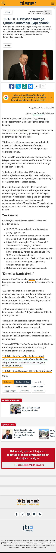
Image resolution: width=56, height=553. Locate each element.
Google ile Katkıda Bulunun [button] (31, 465)
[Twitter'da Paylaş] (18, 86)
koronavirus (38, 391)
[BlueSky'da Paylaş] (30, 86)
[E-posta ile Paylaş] (43, 86)
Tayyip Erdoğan (39, 118)
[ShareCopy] (36, 86)
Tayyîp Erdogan (10, 391)
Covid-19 (26, 130)
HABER (7, 13)
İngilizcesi (38, 113)
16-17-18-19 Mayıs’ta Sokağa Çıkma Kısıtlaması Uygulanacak (26, 21)
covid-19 (38, 382)
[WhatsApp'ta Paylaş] (24, 86)
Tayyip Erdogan (37, 386)
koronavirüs (15, 130)
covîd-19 (7, 386)
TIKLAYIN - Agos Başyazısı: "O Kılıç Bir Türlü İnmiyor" (27, 371)
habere (32, 279)
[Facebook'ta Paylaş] (11, 86)
